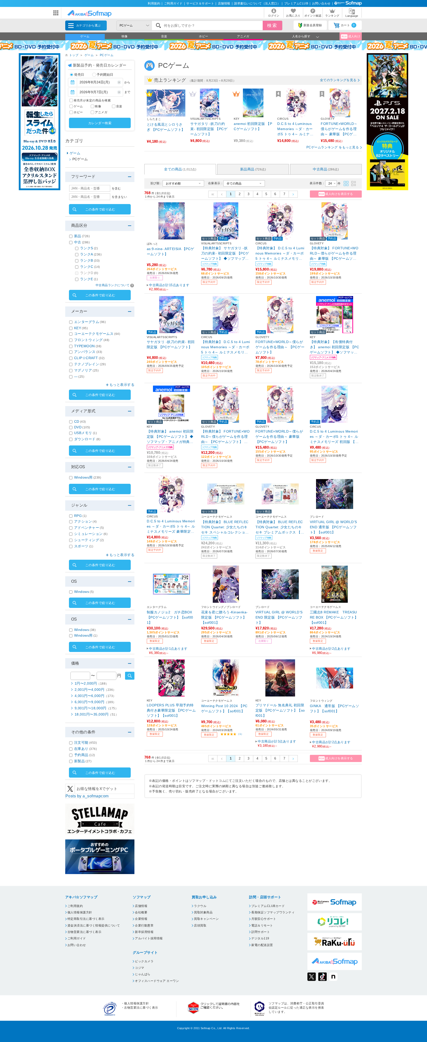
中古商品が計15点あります (169, 287)
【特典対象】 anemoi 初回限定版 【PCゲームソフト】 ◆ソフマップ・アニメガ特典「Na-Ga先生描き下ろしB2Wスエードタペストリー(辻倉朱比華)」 (171, 436)
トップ (73, 55)
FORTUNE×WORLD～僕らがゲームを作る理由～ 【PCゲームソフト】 (280, 347)
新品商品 (253, 169)
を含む (116, 188)
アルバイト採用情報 (149, 938)
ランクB (90, 260)
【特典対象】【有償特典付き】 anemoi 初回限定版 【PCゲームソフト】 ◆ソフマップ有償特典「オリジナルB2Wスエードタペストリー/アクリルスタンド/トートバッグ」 (334, 347)
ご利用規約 (75, 906)
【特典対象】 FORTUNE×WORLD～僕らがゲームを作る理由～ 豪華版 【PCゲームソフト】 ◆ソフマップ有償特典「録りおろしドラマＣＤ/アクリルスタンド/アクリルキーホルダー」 (334, 253)
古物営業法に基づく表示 (84, 932)
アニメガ (243, 36)
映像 (125, 36)
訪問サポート (260, 932)
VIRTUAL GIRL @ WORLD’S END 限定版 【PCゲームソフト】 (279, 617)
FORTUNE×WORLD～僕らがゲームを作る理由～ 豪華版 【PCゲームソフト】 (339, 129)
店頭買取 (200, 925)
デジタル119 (260, 938)
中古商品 (326, 169)
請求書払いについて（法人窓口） (257, 3)
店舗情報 (224, 3)
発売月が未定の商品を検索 (92, 100)
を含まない (119, 197)
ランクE (89, 279)
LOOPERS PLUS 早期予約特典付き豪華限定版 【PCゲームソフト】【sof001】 (171, 710)
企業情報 (141, 919)
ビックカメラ (144, 961)
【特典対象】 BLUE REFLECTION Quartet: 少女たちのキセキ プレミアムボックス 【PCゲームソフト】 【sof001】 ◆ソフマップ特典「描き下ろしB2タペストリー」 (279, 527)
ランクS (89, 248)
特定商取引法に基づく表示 (86, 919)
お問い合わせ (321, 3)
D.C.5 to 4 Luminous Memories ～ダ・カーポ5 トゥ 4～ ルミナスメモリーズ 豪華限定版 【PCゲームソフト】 (295, 129)
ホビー (203, 36)
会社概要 (141, 912)
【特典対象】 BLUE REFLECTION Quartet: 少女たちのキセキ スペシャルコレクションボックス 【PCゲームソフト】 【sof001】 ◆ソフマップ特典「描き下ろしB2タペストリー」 (225, 527)
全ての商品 (180, 169)
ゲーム (84, 36)
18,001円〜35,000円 (96, 714)
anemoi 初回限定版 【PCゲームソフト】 (253, 126)
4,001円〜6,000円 (95, 696)
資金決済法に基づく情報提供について (93, 925)
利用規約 (154, 3)
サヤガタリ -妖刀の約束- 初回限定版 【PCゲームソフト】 (208, 129)
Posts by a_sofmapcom (87, 796)
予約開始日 (105, 74)
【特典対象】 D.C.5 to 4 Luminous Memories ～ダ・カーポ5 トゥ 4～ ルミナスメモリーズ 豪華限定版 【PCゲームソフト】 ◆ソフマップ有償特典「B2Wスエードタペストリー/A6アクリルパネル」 (280, 253)
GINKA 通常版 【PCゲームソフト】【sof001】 (334, 708)
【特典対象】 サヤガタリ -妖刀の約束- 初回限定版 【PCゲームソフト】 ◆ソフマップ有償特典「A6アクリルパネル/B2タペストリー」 (226, 253)
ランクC (90, 267)
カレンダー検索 (99, 123)
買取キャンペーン (206, 919)
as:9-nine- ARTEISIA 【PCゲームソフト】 (170, 251)
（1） (240, 734)
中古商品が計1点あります (168, 651)
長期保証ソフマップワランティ (273, 912)
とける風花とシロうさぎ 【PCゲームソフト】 (166, 127)
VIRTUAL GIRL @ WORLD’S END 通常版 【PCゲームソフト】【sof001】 (333, 527)
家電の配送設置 (262, 945)
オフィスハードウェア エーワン (157, 981)
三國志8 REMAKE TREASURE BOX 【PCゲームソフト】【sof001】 (334, 617)
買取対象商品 (203, 912)
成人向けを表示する (336, 194)
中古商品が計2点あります (331, 651)
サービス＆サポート (200, 3)
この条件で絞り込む (100, 209)
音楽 (164, 36)
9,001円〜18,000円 (96, 708)
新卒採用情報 (144, 932)
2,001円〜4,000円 (95, 690)
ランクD (89, 273)
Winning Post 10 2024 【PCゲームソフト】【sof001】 (224, 708)
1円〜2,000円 (92, 683)
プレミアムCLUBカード (268, 906)
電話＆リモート (262, 925)
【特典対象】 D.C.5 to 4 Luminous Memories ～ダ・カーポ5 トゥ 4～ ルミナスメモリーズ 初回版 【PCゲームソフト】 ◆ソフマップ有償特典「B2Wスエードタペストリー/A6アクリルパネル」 (225, 347)
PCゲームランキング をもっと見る (332, 147)
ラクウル (200, 906)
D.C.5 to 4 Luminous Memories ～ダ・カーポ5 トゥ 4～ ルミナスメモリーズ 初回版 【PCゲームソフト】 (334, 436)
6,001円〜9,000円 (95, 702)
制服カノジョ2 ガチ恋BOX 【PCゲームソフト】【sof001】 (170, 617)
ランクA (91, 254)
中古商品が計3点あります (277, 743)
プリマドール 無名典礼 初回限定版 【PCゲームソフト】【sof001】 (280, 710)
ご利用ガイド (173, 3)
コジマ (139, 968)
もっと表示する (121, 385)
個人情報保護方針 (79, 912)
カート (348, 25)
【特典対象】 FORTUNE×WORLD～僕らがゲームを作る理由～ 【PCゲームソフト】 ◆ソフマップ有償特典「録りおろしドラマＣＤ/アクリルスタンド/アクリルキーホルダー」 (225, 436)
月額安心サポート (263, 919)
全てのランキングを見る (338, 80)
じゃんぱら (142, 974)
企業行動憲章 (144, 925)
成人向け (351, 36)
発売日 (79, 74)
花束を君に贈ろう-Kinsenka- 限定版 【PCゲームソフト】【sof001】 (226, 617)
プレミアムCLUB (296, 3)
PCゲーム (106, 55)
